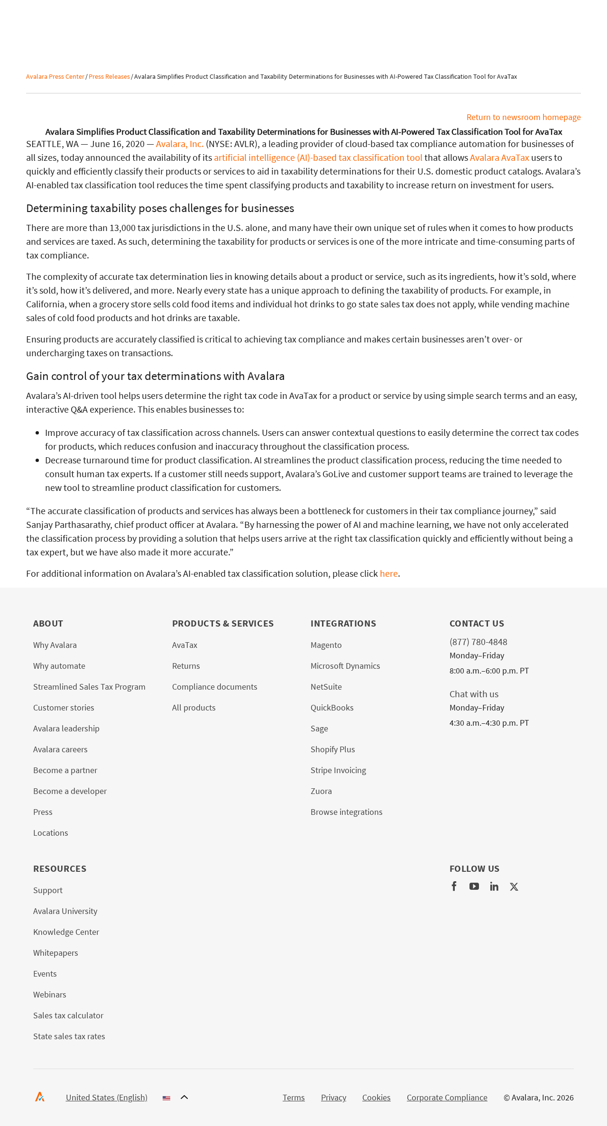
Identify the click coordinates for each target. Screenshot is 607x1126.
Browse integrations (347, 811)
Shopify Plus (333, 749)
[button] (127, 1097)
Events (45, 973)
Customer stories (63, 707)
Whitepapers (55, 952)
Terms (294, 1097)
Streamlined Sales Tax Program (89, 686)
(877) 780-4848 (478, 641)
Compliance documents (215, 686)
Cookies (376, 1097)
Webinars (49, 994)
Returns (186, 665)
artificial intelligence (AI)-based (275, 157)
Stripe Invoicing (338, 770)
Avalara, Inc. (180, 143)
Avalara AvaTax (499, 157)
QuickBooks (332, 707)
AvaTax (184, 644)
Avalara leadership (66, 728)
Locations (50, 832)
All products (194, 707)
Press (43, 811)
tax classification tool (380, 157)
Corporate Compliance (447, 1097)
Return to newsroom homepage (524, 116)
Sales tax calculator (68, 1015)
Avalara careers (60, 749)
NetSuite (326, 686)
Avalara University (65, 910)
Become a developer (70, 790)
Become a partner (65, 770)
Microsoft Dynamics (345, 665)
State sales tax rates (69, 1036)
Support (48, 890)
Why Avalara (55, 644)
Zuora (321, 790)
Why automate (59, 665)
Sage (319, 728)
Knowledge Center (66, 931)
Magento (326, 644)
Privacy (333, 1097)
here (389, 573)
